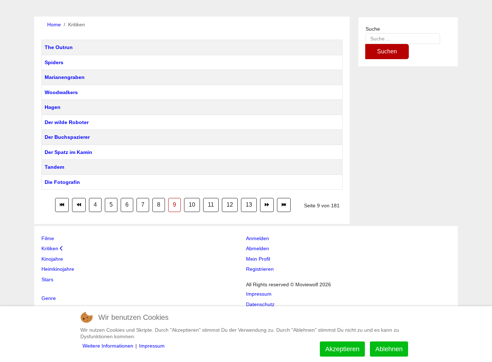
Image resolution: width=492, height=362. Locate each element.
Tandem (54, 167)
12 (230, 205)
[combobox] (403, 38)
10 (192, 205)
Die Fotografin (62, 182)
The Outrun (59, 47)
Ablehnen (389, 349)
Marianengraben (65, 77)
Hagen (53, 107)
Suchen (387, 51)
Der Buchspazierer (67, 137)
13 (249, 205)
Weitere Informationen (107, 346)
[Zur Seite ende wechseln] (284, 205)
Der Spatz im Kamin (68, 152)
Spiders (54, 62)
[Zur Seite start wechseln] (62, 205)
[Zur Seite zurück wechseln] (79, 205)
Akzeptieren (342, 349)
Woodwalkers (61, 92)
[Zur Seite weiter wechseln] (267, 205)
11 (211, 205)
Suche (373, 29)
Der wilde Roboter (67, 122)
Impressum (152, 346)
